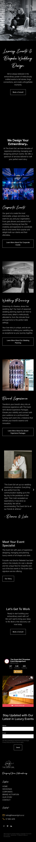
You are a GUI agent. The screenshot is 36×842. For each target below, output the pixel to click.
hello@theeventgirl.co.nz (15, 815)
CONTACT (6, 800)
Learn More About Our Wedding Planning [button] (18, 341)
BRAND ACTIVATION (10, 794)
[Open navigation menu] (27, 6)
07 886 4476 (10, 819)
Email (4, 733)
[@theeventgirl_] (7, 661)
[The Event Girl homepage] (13, 6)
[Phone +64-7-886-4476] (31, 6)
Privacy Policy (5, 742)
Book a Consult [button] (18, 92)
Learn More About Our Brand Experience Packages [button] (18, 432)
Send (18, 747)
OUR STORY (7, 797)
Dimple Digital (16, 833)
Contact (5, 807)
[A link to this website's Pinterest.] (7, 826)
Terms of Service (16, 742)
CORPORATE (7, 792)
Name (4, 725)
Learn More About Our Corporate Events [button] (18, 243)
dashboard (13, 835)
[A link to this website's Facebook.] (4, 826)
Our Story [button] (8, 579)
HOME (5, 786)
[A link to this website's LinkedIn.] (11, 826)
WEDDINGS (7, 789)
